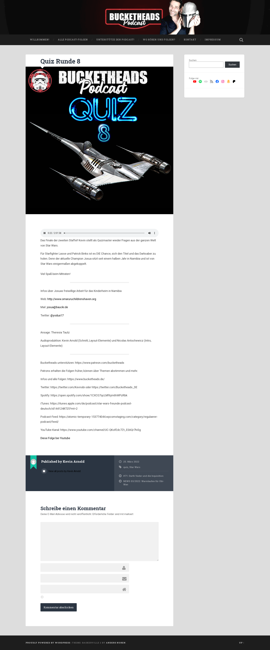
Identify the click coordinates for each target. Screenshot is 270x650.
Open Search (241, 39)
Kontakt (190, 39)
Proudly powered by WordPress (48, 642)
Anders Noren (116, 642)
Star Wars (134, 467)
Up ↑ (241, 642)
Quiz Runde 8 (60, 61)
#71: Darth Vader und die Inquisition (143, 476)
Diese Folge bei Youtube (55, 438)
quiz (125, 467)
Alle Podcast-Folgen (73, 39)
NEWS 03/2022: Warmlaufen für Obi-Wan (143, 483)
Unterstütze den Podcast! (115, 39)
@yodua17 (57, 315)
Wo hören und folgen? (159, 39)
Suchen (193, 60)
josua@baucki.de (57, 307)
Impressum (213, 39)
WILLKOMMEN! (39, 39)
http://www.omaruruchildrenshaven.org (71, 299)
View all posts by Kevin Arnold (64, 471)
